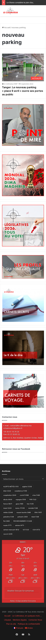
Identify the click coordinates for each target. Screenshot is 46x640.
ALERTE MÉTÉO (11, 487)
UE (26, 530)
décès (7, 499)
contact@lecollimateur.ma (20, 425)
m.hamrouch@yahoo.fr (12, 428)
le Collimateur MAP (11, 84)
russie (7, 525)
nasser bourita (23, 512)
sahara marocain (11, 530)
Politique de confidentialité (29, 624)
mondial (33, 508)
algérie (27, 487)
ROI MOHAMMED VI (22, 521)
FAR (32, 499)
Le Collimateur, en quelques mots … (27, 616)
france (7, 504)
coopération (9, 495)
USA (36, 530)
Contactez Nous (35, 620)
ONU (38, 512)
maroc (20, 508)
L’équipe (7, 620)
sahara (19, 525)
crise (36, 495)
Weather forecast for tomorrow (20, 591)
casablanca (21, 491)
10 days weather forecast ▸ (23, 601)
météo (8, 512)
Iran (30, 504)
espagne (21, 499)
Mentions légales (20, 620)
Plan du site (11, 624)
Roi (6, 521)
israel (7, 508)
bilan (7, 491)
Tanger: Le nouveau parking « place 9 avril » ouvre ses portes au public (22, 91)
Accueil (7, 27)
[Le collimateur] (10, 11)
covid (24, 495)
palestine (8, 517)
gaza (19, 504)
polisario (23, 517)
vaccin (7, 534)
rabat (35, 517)
